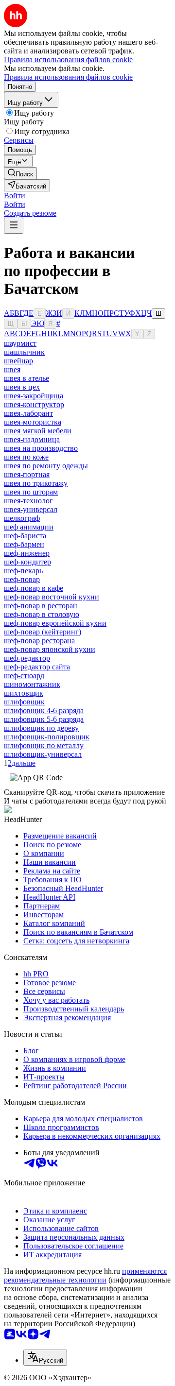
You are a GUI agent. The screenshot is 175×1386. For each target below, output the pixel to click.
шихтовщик (23, 693)
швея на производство (41, 448)
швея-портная (27, 474)
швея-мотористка (32, 422)
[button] (14, 195)
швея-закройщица (33, 396)
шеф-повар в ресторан (40, 605)
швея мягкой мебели (37, 431)
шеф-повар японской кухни (49, 649)
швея (12, 369)
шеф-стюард (24, 675)
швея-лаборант (28, 413)
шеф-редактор (27, 658)
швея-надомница (32, 439)
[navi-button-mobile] (13, 226)
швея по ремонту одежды (46, 466)
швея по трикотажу (36, 483)
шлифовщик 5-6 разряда (44, 719)
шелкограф (22, 518)
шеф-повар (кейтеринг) (42, 632)
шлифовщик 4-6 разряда (44, 710)
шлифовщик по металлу (44, 745)
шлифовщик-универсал (43, 754)
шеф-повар (22, 579)
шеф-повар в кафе (33, 588)
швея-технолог (28, 500)
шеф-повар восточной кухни (51, 597)
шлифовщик (24, 702)
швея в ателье (26, 378)
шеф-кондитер (27, 562)
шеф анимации (28, 527)
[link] (20, 173)
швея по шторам (31, 492)
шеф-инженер (27, 553)
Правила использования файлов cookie (68, 77)
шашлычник (24, 352)
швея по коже (26, 457)
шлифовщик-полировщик (46, 737)
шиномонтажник (32, 684)
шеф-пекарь (23, 570)
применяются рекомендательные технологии (85, 1275)
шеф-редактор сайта (37, 667)
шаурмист (20, 343)
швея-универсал (30, 509)
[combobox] (45, 1358)
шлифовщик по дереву (41, 728)
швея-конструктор (34, 404)
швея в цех (22, 387)
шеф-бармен (24, 544)
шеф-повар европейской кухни (55, 623)
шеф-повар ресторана (39, 640)
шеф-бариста (25, 535)
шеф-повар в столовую (41, 614)
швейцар (18, 361)
